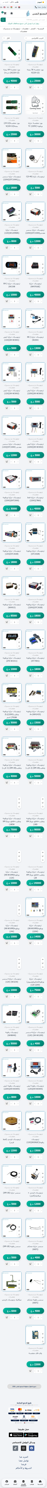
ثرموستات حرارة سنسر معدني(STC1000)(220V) (35, 231)
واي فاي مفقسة (35, 1353)
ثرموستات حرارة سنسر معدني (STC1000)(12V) (11, 445)
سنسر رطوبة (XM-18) (12, 1246)
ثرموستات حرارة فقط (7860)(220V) (35, 499)
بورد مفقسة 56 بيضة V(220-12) (35, 71)
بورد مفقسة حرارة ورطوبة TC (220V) (35, 124)
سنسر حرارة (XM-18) (11, 1192)
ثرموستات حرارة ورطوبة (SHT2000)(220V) (12, 499)
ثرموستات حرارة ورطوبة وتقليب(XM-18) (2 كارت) (35, 766)
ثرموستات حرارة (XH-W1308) (11, 285)
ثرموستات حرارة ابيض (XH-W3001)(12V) (11, 338)
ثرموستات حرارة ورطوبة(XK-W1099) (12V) (11, 874)
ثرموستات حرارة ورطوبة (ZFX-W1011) (12, 659)
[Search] (3, 20)
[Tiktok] (15, 1448)
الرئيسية (41, 28)
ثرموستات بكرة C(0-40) (35, 176)
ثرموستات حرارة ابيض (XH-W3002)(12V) (11, 392)
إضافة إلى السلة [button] (42, 54)
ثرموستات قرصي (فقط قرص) (12, 1140)
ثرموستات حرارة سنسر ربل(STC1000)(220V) (12, 178)
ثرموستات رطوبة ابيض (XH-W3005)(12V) (35, 1087)
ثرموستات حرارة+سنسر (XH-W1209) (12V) (35, 1033)
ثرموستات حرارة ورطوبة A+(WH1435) (35, 713)
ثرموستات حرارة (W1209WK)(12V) (11, 231)
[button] (11, 13)
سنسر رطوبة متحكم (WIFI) (35, 1301)
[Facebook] (31, 1448)
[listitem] (40, 1483)
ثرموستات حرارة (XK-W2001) (35, 338)
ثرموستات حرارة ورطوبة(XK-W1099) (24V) (11, 928)
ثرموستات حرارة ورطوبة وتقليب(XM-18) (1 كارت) (11, 766)
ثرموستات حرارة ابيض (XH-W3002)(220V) (35, 445)
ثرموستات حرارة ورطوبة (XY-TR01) (35, 659)
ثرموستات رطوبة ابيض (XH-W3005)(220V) (11, 1087)
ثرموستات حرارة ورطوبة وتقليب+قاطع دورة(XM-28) (35, 874)
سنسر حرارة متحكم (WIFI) (35, 1247)
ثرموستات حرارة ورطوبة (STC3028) (35, 552)
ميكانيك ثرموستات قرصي (11, 1299)
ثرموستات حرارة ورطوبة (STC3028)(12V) (12, 552)
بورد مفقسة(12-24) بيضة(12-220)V (12, 124)
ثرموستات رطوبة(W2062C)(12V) (35, 1140)
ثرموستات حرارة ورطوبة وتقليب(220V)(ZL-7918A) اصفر (12, 714)
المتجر (33, 28)
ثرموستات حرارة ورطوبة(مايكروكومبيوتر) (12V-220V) (35, 982)
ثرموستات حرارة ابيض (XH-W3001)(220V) (35, 392)
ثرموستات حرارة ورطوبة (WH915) (12, 606)
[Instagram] (23, 1448)
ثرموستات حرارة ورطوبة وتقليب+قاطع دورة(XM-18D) (35, 821)
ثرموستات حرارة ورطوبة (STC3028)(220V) (35, 606)
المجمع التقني (39, 13)
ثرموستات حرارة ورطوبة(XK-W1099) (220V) (35, 928)
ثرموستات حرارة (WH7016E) (35, 285)
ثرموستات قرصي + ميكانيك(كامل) (35, 1194)
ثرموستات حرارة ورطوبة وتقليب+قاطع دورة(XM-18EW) (12, 821)
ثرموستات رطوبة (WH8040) (11, 1033)
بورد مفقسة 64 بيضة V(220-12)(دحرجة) (11, 71)
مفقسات (25, 28)
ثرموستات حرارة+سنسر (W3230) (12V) (11, 980)
